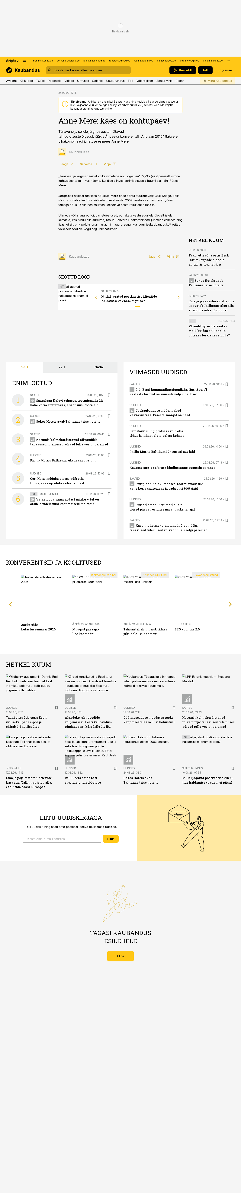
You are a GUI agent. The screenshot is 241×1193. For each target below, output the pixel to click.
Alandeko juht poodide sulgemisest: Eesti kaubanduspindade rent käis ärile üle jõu (88, 722)
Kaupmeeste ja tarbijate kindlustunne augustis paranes (172, 468)
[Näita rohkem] (228, 60)
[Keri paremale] (179, 297)
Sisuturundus (115, 81)
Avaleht (11, 81)
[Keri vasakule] (96, 297)
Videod (69, 81)
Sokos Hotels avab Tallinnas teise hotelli (68, 421)
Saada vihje (164, 81)
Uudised (35, 416)
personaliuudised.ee (68, 60)
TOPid (40, 81)
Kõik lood (26, 81)
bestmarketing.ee (43, 60)
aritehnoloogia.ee (189, 60)
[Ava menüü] (24, 60)
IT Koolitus (183, 624)
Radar (179, 81)
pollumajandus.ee (213, 60)
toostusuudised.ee (119, 60)
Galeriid (97, 81)
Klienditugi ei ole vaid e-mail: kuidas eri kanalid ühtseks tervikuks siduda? (209, 330)
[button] (62, 839)
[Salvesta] (109, 395)
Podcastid (54, 81)
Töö (130, 81)
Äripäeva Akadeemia (86, 624)
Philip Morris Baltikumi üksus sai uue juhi (63, 460)
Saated (35, 395)
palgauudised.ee (166, 60)
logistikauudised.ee (94, 60)
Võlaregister (144, 81)
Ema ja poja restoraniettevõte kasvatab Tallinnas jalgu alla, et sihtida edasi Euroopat (212, 305)
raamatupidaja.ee (143, 60)
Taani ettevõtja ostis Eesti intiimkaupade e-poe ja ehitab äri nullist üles (209, 259)
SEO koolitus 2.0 (187, 629)
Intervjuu (13, 768)
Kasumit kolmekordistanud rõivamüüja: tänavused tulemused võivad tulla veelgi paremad (208, 722)
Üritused (83, 81)
